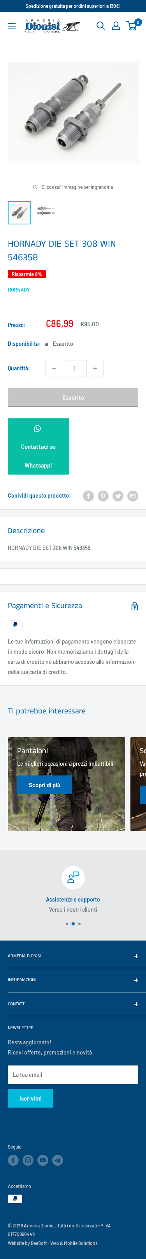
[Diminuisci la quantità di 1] (54, 368)
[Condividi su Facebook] (88, 495)
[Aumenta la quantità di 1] (95, 368)
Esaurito (73, 397)
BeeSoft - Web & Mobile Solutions (64, 1243)
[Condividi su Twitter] (118, 495)
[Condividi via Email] (132, 495)
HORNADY (19, 289)
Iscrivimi (30, 1098)
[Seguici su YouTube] (42, 1160)
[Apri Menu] (12, 26)
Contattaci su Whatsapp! (38, 456)
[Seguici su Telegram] (57, 1161)
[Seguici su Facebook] (13, 1160)
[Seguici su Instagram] (28, 1160)
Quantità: (19, 368)
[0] (132, 25)
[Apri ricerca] (101, 25)
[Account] (116, 25)
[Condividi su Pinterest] (103, 495)
